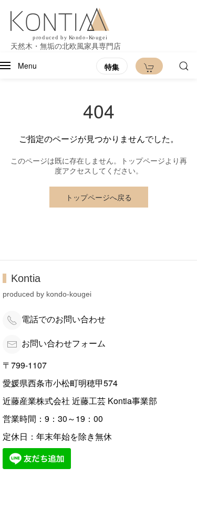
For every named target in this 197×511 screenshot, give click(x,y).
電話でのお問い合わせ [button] (64, 319)
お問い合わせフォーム (64, 343)
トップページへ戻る (99, 197)
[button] (18, 65)
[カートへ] (149, 66)
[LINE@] (37, 457)
